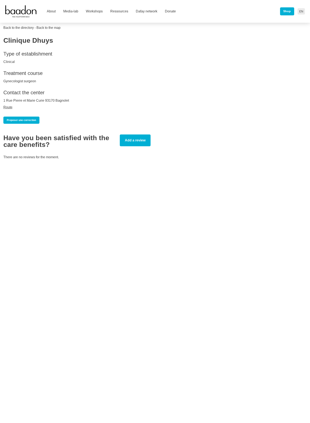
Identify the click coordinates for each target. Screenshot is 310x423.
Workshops (94, 11)
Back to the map (48, 27)
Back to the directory (18, 27)
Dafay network (146, 11)
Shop (287, 11)
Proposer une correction (21, 120)
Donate (170, 11)
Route (7, 107)
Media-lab (70, 11)
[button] (301, 11)
